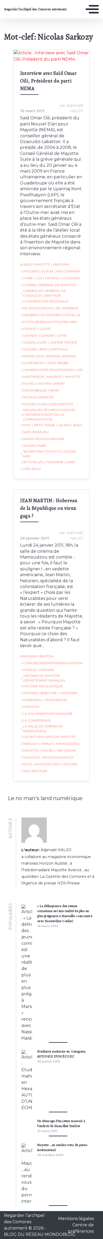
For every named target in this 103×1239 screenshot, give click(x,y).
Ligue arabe (56, 363)
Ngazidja (30, 757)
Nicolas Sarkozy (37, 397)
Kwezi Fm (30, 707)
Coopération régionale (45, 301)
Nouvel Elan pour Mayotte (47, 404)
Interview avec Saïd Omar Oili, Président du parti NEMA (48, 81)
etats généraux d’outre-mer (49, 322)
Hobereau (31, 700)
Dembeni (29, 315)
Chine (27, 278)
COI (38, 278)
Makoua (29, 744)
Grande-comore (37, 335)
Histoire (46, 670)
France (28, 329)
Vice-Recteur (34, 771)
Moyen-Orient (51, 383)
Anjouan (60, 264)
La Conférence (36, 720)
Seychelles (32, 462)
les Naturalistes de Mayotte (48, 737)
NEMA (53, 390)
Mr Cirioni (65, 750)
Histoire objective (39, 693)
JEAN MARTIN (55, 700)
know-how (32, 356)
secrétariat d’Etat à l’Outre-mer (49, 453)
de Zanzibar (66, 308)
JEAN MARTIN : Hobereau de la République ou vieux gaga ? (48, 508)
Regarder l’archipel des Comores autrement (35, 9)
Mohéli (28, 383)
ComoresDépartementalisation (51, 663)
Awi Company (67, 271)
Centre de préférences (81, 1228)
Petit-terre (43, 425)
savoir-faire (33, 446)
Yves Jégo (31, 469)
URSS (69, 462)
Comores (70, 278)
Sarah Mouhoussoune (42, 439)
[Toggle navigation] (92, 9)
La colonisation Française (47, 714)
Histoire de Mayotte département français (43, 678)
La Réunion (32, 363)
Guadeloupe (34, 342)
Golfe (44, 329)
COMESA (51, 278)
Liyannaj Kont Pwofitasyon (47, 370)
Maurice (53, 377)
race (26, 764)
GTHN (61, 335)
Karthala (58, 349)
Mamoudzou (66, 744)
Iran (42, 349)
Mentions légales (76, 1218)
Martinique (32, 377)
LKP (79, 370)
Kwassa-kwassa (60, 356)
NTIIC (26, 425)
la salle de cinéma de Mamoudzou (42, 728)
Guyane (28, 349)
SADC (76, 425)
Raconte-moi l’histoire (55, 764)
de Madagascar (37, 308)
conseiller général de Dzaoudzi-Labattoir (43, 293)
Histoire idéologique (42, 686)
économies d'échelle (60, 315)
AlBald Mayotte (35, 264)
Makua (46, 744)
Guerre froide (62, 342)
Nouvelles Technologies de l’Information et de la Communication (48, 414)
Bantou (46, 656)
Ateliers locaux (37, 271)
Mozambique (34, 390)
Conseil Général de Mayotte (48, 285)
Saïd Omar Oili (35, 432)
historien (67, 693)
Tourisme (53, 462)
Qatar (63, 425)
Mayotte (72, 377)
